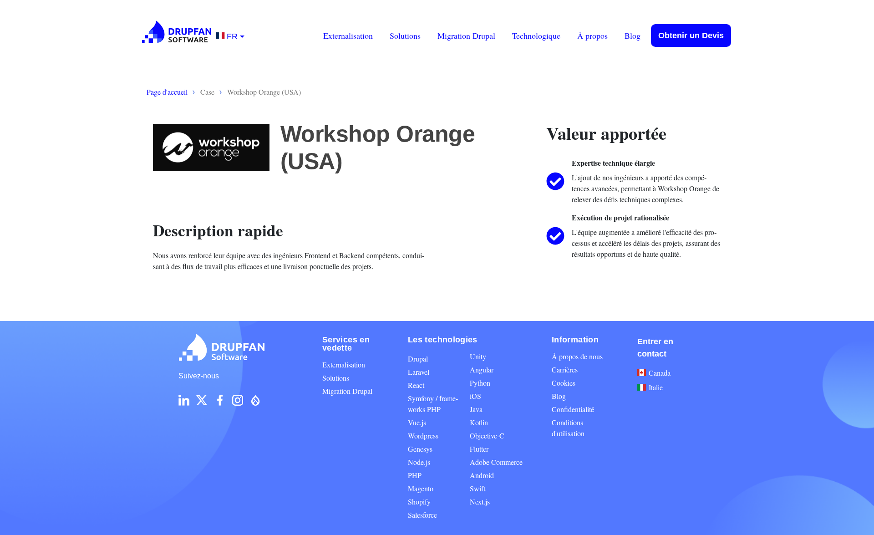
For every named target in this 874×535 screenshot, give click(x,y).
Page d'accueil (167, 92)
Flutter (479, 448)
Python (480, 382)
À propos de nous (577, 356)
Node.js (419, 462)
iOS (475, 396)
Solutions (405, 35)
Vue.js (417, 422)
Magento (420, 488)
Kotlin (479, 422)
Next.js (480, 501)
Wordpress (423, 435)
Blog (632, 35)
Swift (477, 488)
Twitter (201, 400)
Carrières (565, 369)
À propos (592, 35)
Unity (478, 356)
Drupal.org (255, 400)
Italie (656, 387)
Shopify (419, 501)
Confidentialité (573, 409)
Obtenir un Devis (691, 35)
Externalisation (348, 35)
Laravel (418, 372)
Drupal (418, 358)
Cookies (563, 382)
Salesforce (422, 515)
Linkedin (183, 400)
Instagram (237, 400)
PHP (415, 475)
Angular (481, 369)
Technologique (536, 35)
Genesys (420, 448)
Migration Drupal (466, 35)
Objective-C (487, 435)
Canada (660, 372)
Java (476, 409)
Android (482, 475)
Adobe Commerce (496, 462)
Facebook (219, 400)
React (416, 385)
